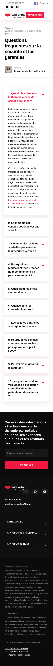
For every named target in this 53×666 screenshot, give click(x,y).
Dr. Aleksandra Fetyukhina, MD (29, 71)
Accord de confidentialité (19, 655)
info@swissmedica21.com (18, 504)
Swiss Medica (17, 15)
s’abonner (26, 465)
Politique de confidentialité (16, 648)
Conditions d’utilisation (18, 651)
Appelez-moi (35, 15)
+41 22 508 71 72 (16, 3)
